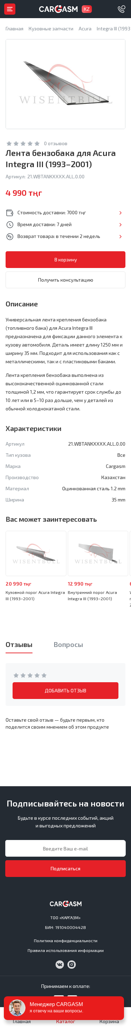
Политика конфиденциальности (65, 940)
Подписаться (65, 868)
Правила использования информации (66, 950)
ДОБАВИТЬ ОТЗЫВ (65, 690)
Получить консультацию (65, 280)
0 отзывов (55, 143)
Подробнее (120, 213)
